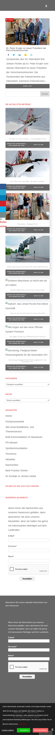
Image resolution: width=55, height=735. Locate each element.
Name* (11, 556)
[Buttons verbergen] (3, 226)
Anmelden (27, 579)
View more (22, 724)
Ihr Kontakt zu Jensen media (20, 476)
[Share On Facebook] (3, 186)
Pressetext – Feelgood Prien (27, 224)
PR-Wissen (11, 442)
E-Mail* (11, 536)
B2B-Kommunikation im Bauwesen (23, 437)
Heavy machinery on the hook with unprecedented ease (27, 267)
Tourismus (10, 453)
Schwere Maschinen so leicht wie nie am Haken (27, 290)
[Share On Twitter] (3, 192)
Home (8, 416)
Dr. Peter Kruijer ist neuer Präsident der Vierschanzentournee (26, 49)
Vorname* (12, 546)
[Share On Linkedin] (3, 198)
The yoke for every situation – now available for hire (27, 139)
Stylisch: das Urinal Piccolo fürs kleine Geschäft (27, 313)
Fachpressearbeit (14, 421)
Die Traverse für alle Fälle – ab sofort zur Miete (27, 181)
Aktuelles (10, 459)
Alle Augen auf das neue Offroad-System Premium (27, 336)
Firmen (10, 20)
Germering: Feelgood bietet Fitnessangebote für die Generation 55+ (27, 361)
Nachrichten (11, 465)
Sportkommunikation (16, 448)
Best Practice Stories (16, 470)
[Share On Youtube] (3, 203)
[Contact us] (3, 215)
